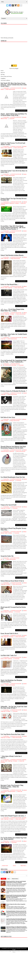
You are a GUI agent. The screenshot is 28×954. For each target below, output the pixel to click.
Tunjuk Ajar (9, 147)
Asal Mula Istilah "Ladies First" (9, 655)
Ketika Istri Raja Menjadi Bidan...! (9, 284)
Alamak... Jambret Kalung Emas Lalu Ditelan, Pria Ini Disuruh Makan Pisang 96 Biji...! (14, 114)
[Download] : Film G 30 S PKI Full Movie (15, 888)
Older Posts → (24, 865)
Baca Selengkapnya (21, 110)
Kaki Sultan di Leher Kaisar (8, 417)
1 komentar (11, 118)
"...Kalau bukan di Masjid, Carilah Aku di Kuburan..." (11, 756)
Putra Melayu (18, 951)
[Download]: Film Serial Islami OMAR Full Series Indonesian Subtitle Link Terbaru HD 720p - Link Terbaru (16, 896)
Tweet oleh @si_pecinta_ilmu (7, 37)
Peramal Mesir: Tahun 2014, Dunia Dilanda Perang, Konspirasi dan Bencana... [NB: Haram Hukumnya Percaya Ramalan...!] (13, 227)
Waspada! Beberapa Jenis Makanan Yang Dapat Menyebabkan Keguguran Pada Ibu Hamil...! (13, 447)
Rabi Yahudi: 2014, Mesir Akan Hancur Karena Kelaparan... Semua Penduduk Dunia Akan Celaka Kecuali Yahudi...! (14, 84)
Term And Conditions (5, 80)
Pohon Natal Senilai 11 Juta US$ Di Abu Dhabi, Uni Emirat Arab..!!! (14, 171)
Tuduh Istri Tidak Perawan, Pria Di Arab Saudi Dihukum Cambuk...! (13, 143)
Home (2, 70)
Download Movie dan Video (10, 365)
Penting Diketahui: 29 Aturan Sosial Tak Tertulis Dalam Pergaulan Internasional (16, 912)
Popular (3, 878)
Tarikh (5, 147)
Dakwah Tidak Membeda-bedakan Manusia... (12, 255)
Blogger (16, 68)
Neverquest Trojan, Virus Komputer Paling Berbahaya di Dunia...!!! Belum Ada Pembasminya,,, (12, 786)
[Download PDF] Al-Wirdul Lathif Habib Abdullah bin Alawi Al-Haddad (16, 882)
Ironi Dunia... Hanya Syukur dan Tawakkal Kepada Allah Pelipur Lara (14, 334)
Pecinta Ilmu (6, 951)
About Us (3, 72)
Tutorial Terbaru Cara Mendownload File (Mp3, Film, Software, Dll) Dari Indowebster (16, 927)
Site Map (3, 74)
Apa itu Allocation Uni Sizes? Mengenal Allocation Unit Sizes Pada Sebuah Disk (16, 919)
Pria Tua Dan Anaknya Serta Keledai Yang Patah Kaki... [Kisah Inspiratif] (13, 838)
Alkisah (2, 118)
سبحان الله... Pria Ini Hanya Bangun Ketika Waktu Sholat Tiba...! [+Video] (12, 309)
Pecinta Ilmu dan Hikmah (15, 948)
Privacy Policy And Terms (6, 76)
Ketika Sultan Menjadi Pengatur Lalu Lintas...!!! (13, 815)
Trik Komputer (4, 791)
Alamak (24, 88)
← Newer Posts (4, 865)
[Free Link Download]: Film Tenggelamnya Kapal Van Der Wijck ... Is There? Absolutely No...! (13, 361)
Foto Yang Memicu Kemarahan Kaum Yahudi (12, 734)
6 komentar (17, 611)
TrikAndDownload (5, 203)
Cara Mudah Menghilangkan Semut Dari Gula (13, 477)
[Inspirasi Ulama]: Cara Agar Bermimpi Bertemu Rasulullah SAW (13, 199)
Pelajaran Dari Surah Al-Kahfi (8, 505)
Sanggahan (3, 78)
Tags (9, 878)
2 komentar (21, 365)
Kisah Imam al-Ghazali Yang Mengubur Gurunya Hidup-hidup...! (13, 528)
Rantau (2, 89)
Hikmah (25, 201)
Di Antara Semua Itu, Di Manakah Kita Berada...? (14, 391)
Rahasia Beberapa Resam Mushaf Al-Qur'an (12, 581)
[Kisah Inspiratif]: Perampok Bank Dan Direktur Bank (13, 607)
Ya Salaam (16, 203)
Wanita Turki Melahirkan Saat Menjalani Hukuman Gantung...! (11, 680)
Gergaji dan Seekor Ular (7, 556)
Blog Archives (15, 878)
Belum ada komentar (10, 89)
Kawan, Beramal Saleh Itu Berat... (10, 633)
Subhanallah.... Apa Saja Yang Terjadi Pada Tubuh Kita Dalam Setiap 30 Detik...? (14, 707)
